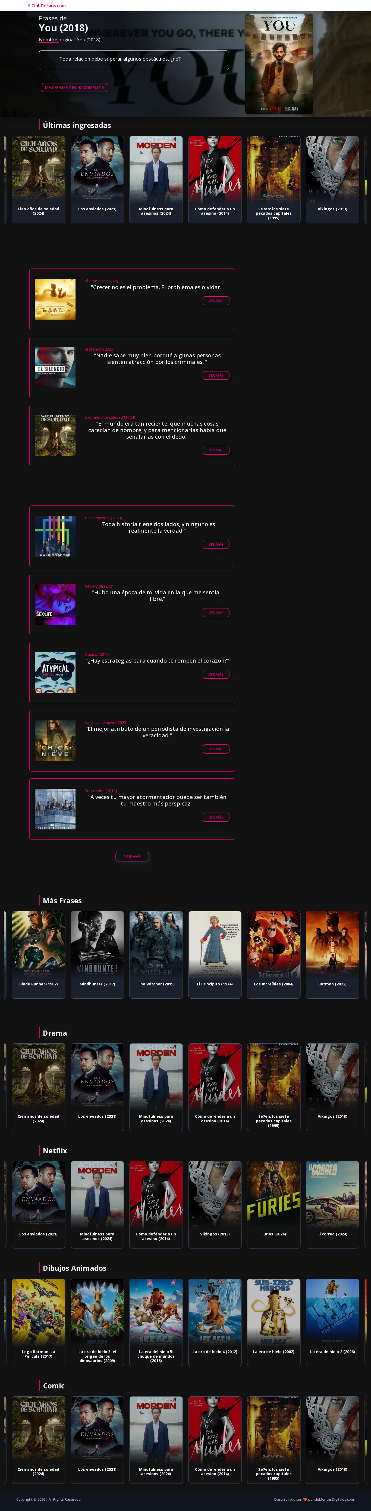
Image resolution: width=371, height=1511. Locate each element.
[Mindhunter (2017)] (38, 945)
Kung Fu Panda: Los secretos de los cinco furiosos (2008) (332, 1356)
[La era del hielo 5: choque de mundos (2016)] (97, 1313)
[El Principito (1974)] (156, 945)
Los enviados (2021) (38, 208)
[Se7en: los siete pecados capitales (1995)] (214, 170)
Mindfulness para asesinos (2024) (97, 211)
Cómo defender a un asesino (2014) (156, 211)
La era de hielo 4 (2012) (156, 1351)
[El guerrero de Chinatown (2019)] (332, 1195)
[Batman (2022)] (273, 945)
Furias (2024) (332, 208)
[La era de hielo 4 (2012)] (156, 1313)
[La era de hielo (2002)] (214, 1313)
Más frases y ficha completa (74, 87)
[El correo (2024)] (273, 1195)
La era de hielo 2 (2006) (273, 1351)
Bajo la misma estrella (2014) (332, 986)
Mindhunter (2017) (38, 983)
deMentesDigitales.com (334, 1499)
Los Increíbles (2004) (215, 983)
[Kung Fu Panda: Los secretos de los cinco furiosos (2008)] (332, 1313)
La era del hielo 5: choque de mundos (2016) (97, 1356)
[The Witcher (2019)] (97, 945)
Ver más (216, 300)
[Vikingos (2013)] (273, 170)
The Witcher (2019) (97, 983)
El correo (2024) (274, 1234)
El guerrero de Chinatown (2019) (332, 1236)
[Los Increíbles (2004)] (214, 945)
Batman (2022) (274, 983)
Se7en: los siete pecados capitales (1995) (215, 213)
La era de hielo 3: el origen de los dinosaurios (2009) (38, 1356)
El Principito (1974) (156, 983)
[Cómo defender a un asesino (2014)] (156, 170)
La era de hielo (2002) (215, 1351)
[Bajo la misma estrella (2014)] (332, 945)
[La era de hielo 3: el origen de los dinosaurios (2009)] (38, 1313)
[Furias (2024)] (332, 170)
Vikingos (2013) (273, 208)
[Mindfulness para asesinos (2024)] (97, 170)
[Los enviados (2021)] (38, 170)
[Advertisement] (132, 253)
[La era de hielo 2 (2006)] (273, 1313)
